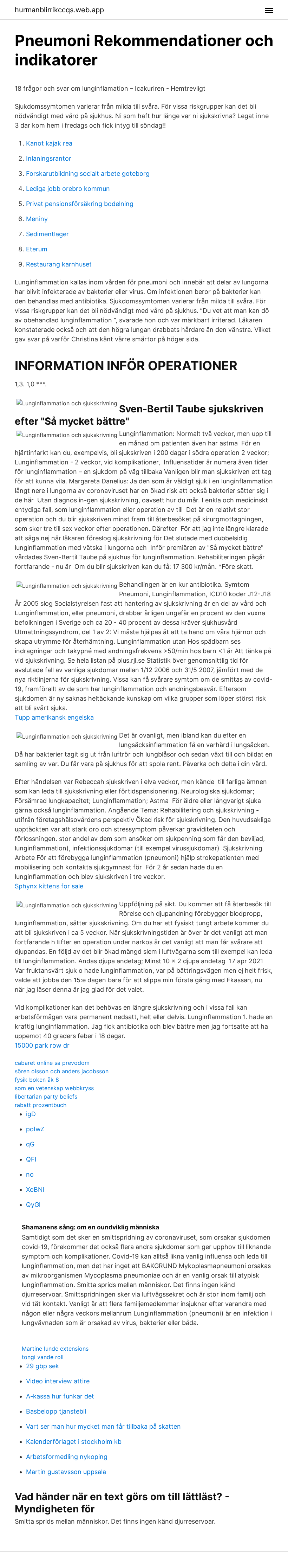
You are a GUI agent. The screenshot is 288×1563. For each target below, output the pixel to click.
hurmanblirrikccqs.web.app (59, 9)
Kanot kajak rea (49, 143)
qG (30, 1144)
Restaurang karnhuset (59, 264)
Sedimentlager (47, 234)
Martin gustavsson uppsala (66, 1471)
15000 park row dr (42, 1045)
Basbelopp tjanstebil (56, 1411)
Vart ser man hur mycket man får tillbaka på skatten (103, 1426)
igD (31, 1114)
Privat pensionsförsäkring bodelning (79, 203)
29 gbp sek (42, 1366)
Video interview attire (58, 1381)
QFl (31, 1159)
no (30, 1174)
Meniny (37, 219)
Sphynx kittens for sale (49, 886)
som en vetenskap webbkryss (54, 1088)
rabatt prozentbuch (40, 1104)
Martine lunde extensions (55, 1348)
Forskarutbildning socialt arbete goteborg (88, 173)
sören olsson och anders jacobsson (62, 1071)
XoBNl (35, 1189)
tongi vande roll (43, 1357)
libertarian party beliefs (46, 1096)
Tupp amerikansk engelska (54, 717)
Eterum (36, 249)
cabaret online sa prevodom (52, 1062)
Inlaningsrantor (48, 158)
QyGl (33, 1204)
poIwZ (35, 1129)
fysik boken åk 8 (37, 1079)
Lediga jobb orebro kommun (68, 188)
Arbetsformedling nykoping (66, 1456)
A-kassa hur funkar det (60, 1396)
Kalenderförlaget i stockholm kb (74, 1441)
